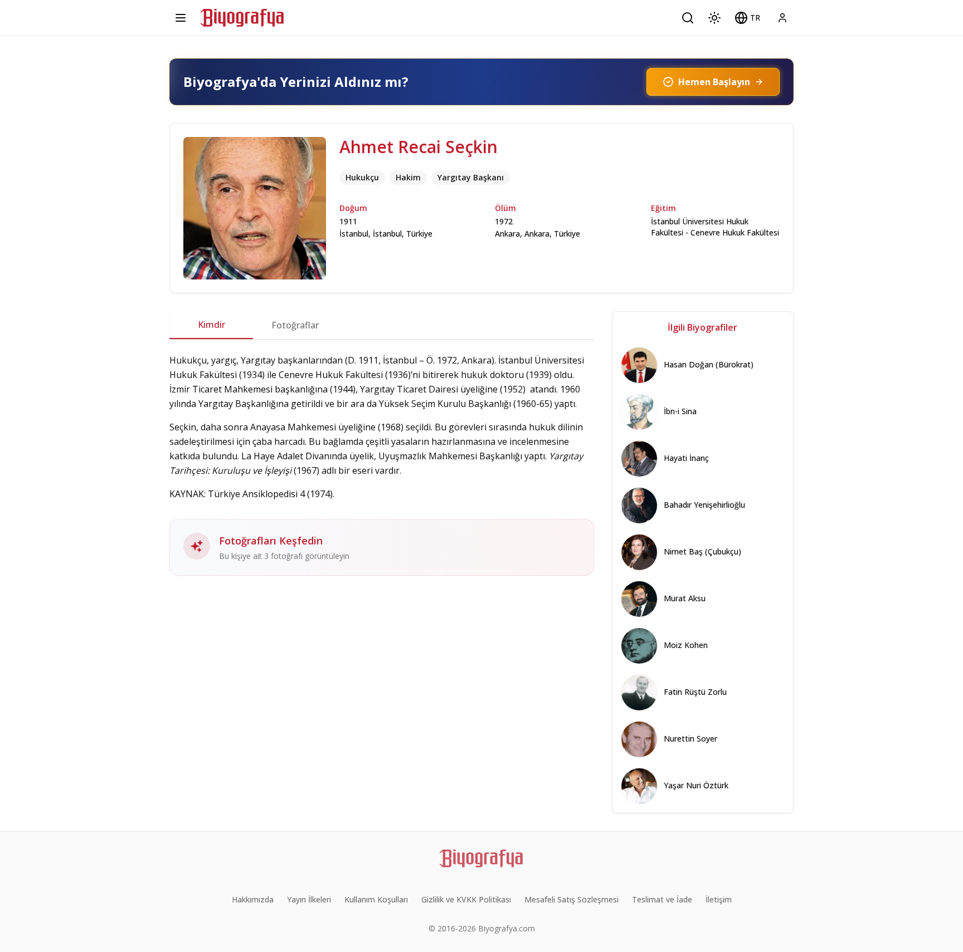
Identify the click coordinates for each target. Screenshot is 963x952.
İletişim (719, 899)
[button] (747, 18)
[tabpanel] (381, 464)
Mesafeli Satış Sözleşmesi (571, 899)
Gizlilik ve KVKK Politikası (466, 899)
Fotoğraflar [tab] (295, 325)
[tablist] (381, 325)
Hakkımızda (253, 899)
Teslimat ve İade (662, 899)
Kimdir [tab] (211, 324)
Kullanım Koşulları (376, 899)
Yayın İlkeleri (309, 899)
